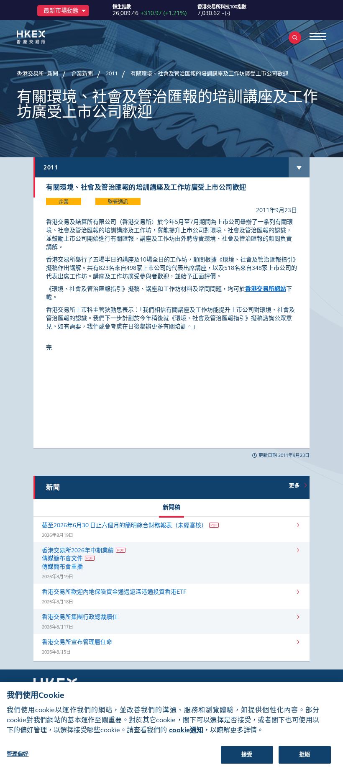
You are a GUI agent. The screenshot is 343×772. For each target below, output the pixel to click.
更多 (295, 486)
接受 (246, 754)
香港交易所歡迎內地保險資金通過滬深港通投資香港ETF (114, 591)
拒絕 (304, 754)
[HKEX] (44, 37)
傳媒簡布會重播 (62, 566)
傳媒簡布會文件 (62, 558)
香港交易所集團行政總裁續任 (80, 617)
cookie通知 (186, 730)
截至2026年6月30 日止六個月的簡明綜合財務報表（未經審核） (124, 525)
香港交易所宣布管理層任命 (77, 642)
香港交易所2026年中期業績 (78, 550)
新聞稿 (171, 507)
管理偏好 (18, 754)
